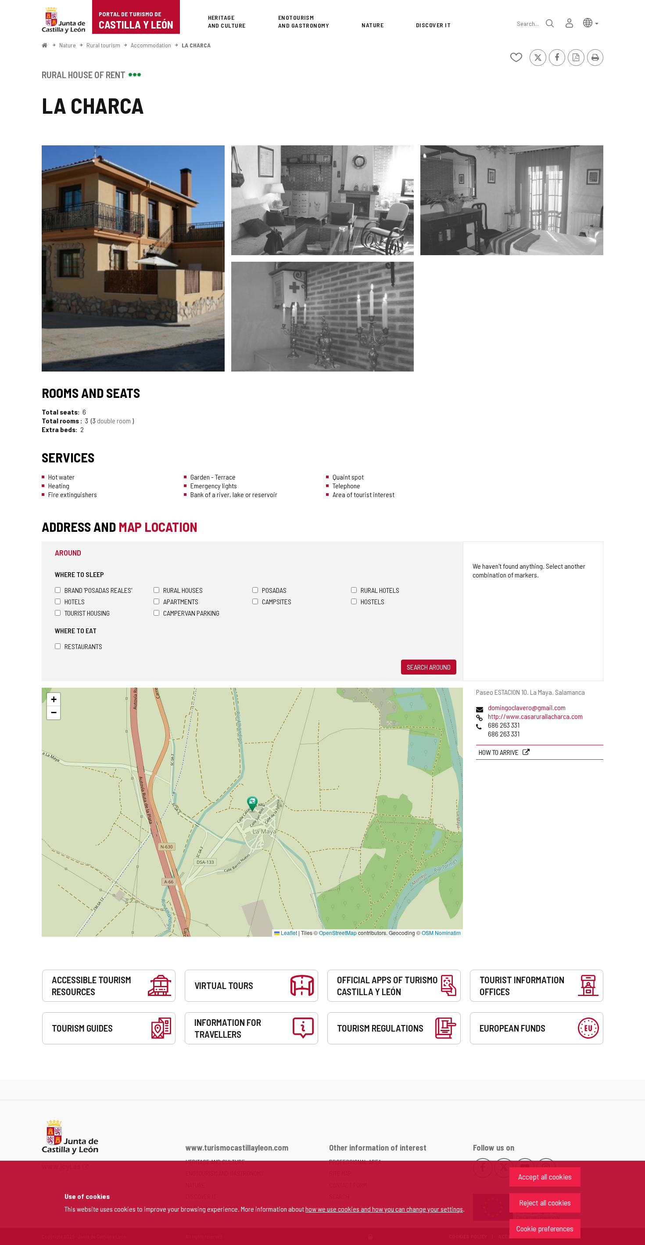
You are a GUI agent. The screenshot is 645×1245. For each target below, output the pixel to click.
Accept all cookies (545, 1176)
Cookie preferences (544, 1228)
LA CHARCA (196, 45)
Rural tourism (103, 45)
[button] (590, 22)
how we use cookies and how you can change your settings (384, 1209)
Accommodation (151, 45)
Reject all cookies (545, 1202)
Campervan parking (191, 613)
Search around (429, 667)
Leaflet (288, 932)
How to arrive (499, 752)
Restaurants (83, 646)
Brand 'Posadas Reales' (98, 590)
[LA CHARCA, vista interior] (322, 200)
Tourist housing (87, 613)
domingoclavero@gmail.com (527, 707)
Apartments (180, 601)
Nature (67, 45)
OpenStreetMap (338, 932)
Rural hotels (380, 590)
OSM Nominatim (441, 932)
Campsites (276, 601)
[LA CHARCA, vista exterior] (133, 258)
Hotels (74, 601)
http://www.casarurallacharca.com (535, 716)
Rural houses (183, 590)
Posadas (274, 590)
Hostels (372, 601)
